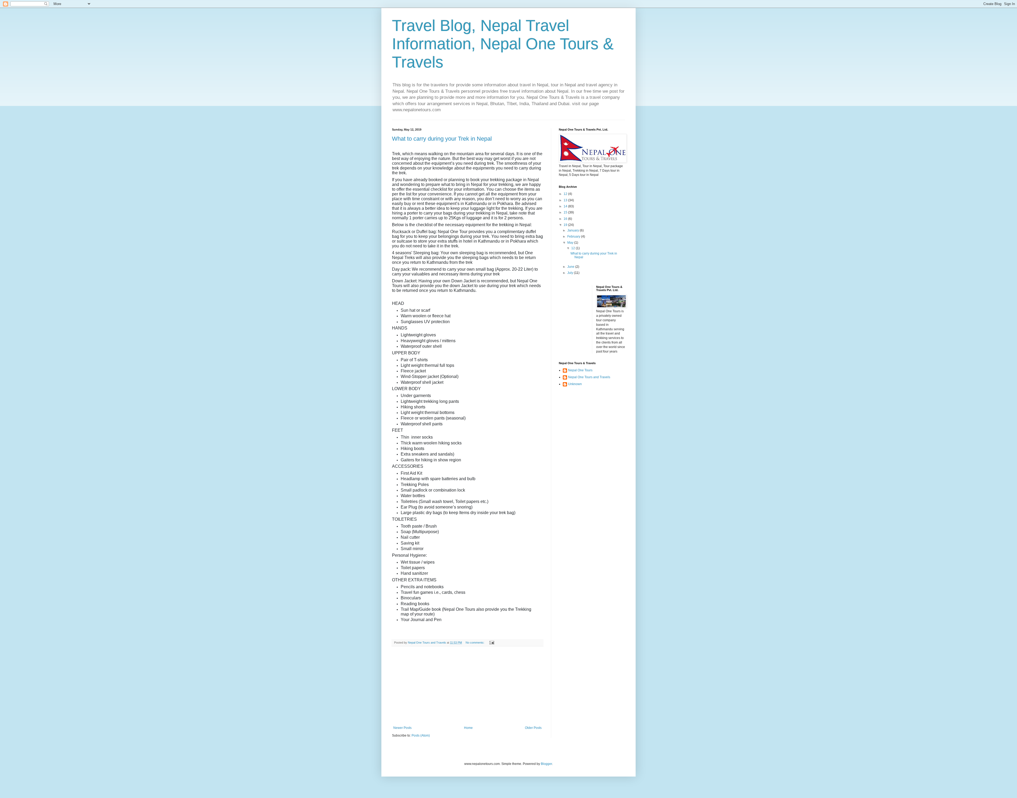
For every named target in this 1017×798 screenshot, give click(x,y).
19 (566, 225)
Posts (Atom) (421, 735)
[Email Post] (491, 642)
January (573, 230)
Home (468, 728)
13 (566, 200)
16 (566, 219)
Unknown (575, 384)
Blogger (546, 764)
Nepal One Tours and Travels (589, 377)
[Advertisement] (467, 686)
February (574, 236)
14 (566, 206)
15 (566, 212)
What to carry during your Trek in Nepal (442, 138)
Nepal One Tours (580, 370)
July (570, 273)
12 (566, 194)
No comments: (475, 642)
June (571, 267)
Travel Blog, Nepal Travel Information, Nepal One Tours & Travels (503, 44)
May (570, 242)
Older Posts (533, 728)
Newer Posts (402, 728)
